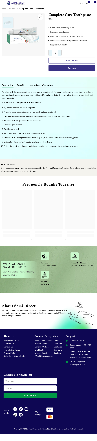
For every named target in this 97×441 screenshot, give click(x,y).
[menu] (3, 3)
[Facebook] (15, 409)
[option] (23, 34)
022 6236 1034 (84, 357)
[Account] (81, 3)
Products (12, 8)
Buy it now (71, 68)
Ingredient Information (41, 85)
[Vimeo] (21, 415)
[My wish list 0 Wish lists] (87, 3)
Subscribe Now (30, 395)
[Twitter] (15, 415)
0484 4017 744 (83, 351)
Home (3, 8)
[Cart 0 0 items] (92, 3)
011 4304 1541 (81, 354)
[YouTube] (26, 409)
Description (7, 85)
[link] (40, 17)
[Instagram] (21, 409)
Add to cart (72, 60)
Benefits (21, 85)
